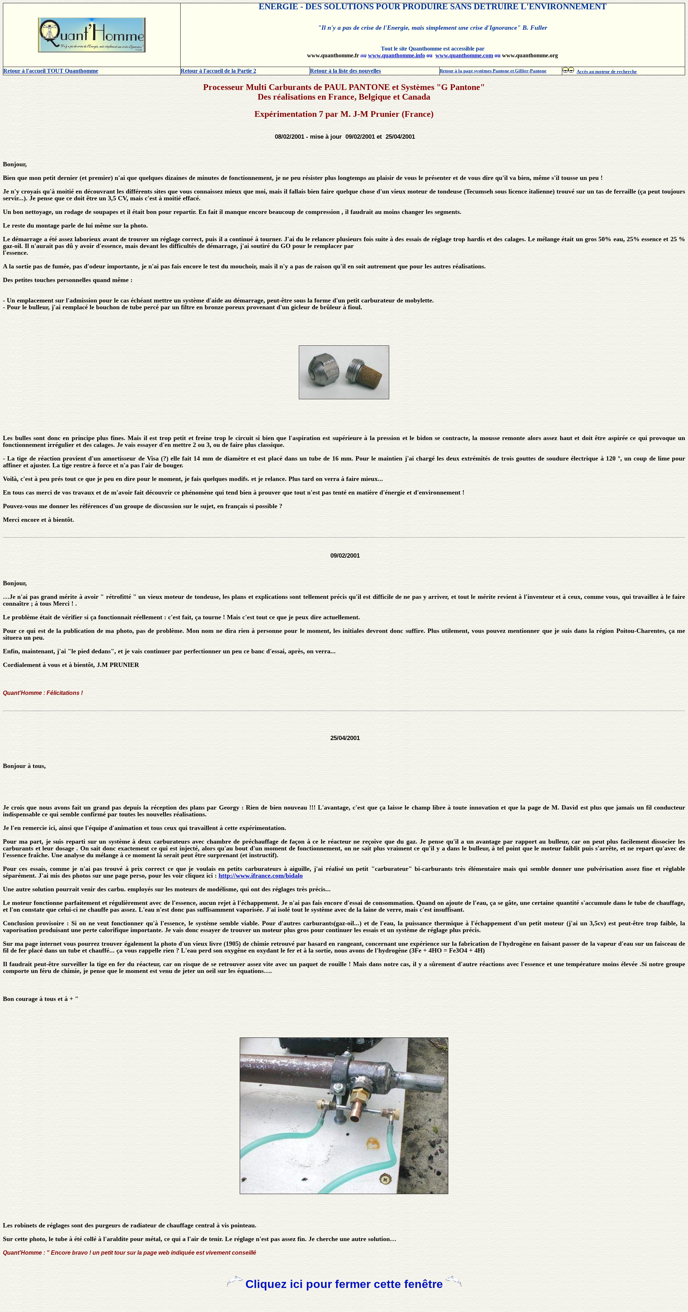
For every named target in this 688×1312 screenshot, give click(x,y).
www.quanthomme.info (396, 55)
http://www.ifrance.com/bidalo (261, 875)
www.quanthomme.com (464, 55)
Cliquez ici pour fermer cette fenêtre (344, 1284)
